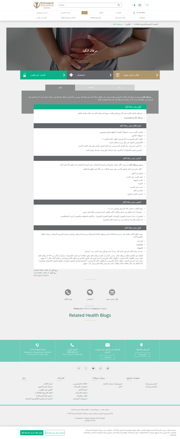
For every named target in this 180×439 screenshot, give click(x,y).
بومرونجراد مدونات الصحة (112, 384)
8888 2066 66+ (140, 12)
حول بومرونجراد (151, 384)
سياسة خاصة (105, 409)
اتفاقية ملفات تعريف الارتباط (80, 409)
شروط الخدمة (94, 409)
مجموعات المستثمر (80, 399)
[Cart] (140, 5)
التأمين (101, 12)
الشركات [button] (60, 378)
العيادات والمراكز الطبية (68, 18)
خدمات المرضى (65, 12)
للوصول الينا (142, 354)
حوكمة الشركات (81, 393)
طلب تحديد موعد (120, 18)
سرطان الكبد (117, 24)
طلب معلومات (81, 396)
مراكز (120, 88)
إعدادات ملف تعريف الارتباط (54, 433)
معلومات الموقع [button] (133, 378)
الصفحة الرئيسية (152, 24)
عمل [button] (24, 378)
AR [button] (147, 5)
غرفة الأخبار (82, 390)
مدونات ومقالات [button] (98, 378)
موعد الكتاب (47, 384)
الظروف (128, 24)
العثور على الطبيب (45, 390)
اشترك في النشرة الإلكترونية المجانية (38, 399)
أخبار (120, 387)
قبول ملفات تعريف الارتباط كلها (32, 433)
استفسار (142, 18)
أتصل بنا (118, 12)
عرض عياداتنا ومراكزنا (44, 396)
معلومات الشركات (80, 387)
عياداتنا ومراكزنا (151, 387)
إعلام (60, 88)
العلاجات (90, 88)
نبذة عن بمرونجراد (42, 12)
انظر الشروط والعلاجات (43, 393)
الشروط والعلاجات (95, 18)
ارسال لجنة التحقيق (45, 387)
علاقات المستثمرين (80, 384)
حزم (84, 12)
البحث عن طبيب (41, 18)
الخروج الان (107, 357)
